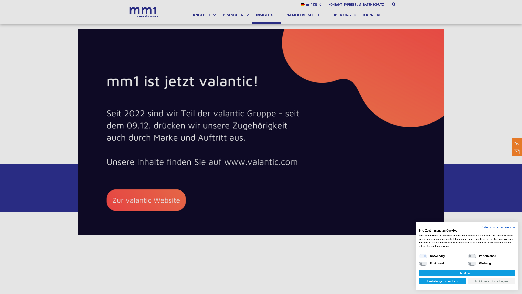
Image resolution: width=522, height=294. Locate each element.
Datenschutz (490, 227)
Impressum (507, 227)
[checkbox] (423, 256)
